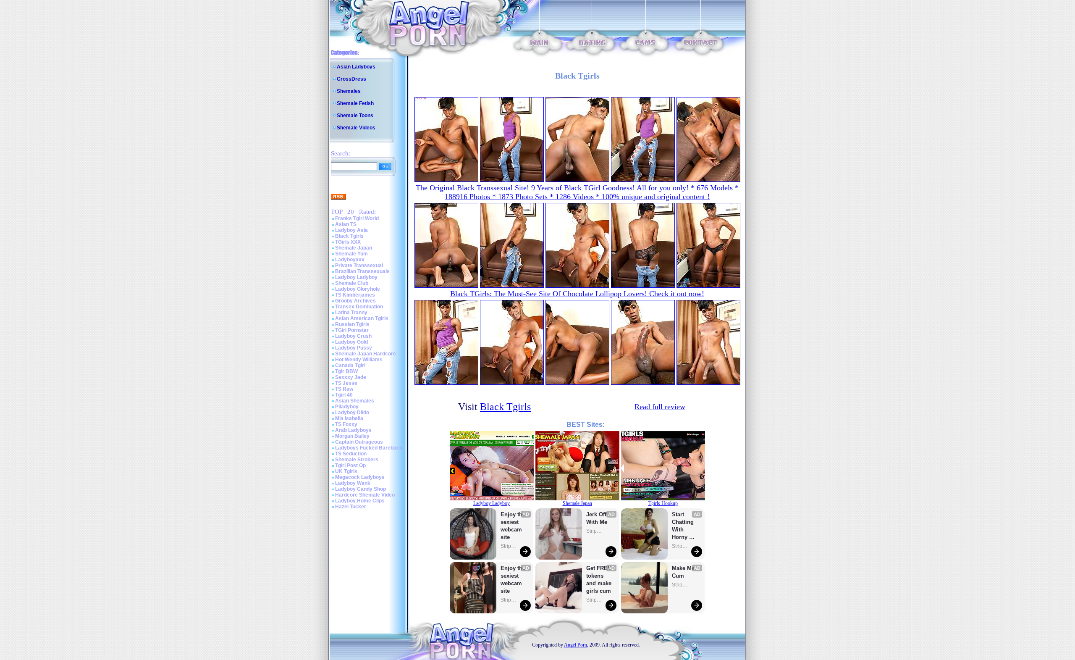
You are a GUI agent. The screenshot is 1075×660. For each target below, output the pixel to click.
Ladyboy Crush (353, 336)
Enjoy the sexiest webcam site (513, 525)
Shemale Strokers (356, 460)
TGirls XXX (348, 242)
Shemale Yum (351, 254)
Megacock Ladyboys (360, 477)
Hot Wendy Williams (359, 360)
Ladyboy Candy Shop (360, 489)
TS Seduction (351, 454)
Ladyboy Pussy (353, 348)
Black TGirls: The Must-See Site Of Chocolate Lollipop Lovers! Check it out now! (577, 293)
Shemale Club (351, 283)
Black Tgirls (349, 236)
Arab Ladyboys (353, 430)
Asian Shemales (354, 401)
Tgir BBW (346, 371)
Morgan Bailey (352, 436)
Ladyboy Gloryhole (357, 289)
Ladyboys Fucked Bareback (368, 448)
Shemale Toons (355, 115)
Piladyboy (347, 407)
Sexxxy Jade (350, 377)
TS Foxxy (346, 424)
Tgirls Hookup (663, 503)
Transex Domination (359, 307)
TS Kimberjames (355, 295)
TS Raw (344, 389)
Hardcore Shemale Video (365, 495)
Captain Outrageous (359, 442)
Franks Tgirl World (357, 218)
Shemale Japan (353, 248)
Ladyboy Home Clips (360, 501)
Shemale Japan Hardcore (365, 354)
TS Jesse (346, 383)
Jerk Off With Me (597, 518)
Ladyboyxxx (349, 260)
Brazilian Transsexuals (362, 271)
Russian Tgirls (352, 324)
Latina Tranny (351, 313)
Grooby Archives (355, 301)
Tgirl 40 (344, 395)
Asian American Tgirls (361, 318)
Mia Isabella (349, 418)
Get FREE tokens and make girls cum (598, 579)
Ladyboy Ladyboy (356, 277)
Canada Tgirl (350, 365)
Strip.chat (509, 546)
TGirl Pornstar (352, 330)
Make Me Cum (684, 572)
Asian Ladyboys (356, 67)
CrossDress (351, 79)
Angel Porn (575, 645)
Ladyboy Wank (352, 483)
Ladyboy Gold (351, 342)
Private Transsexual (359, 265)
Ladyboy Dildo (352, 412)
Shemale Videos (356, 128)
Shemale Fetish (355, 103)
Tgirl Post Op (350, 465)
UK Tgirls (346, 471)
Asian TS (346, 224)
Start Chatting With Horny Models (683, 526)
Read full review (660, 406)
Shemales (349, 91)
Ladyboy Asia (351, 230)
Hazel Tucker (350, 507)
